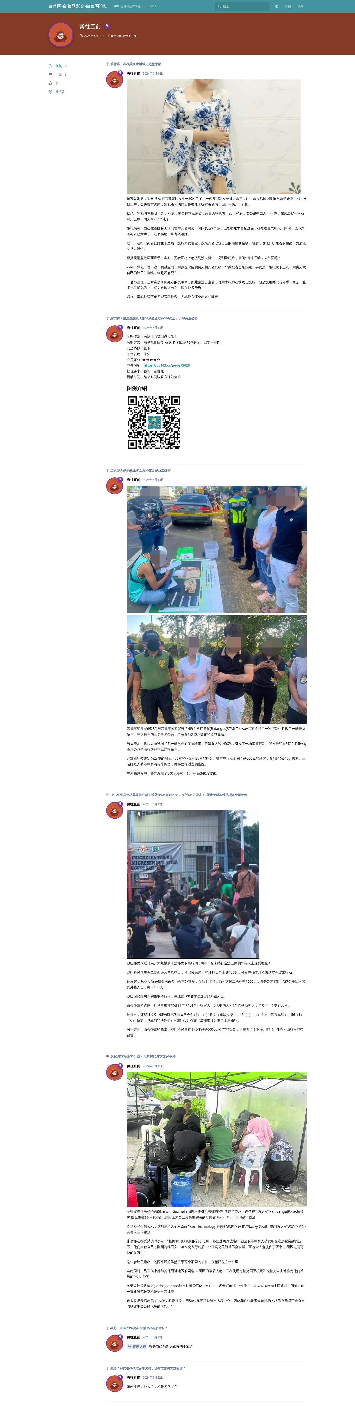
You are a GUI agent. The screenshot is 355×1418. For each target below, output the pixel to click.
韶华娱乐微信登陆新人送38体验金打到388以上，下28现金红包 (153, 318)
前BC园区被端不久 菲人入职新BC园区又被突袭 (142, 1056)
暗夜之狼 (139, 1346)
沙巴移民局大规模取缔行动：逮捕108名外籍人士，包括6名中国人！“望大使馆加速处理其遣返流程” (179, 795)
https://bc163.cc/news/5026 (167, 365)
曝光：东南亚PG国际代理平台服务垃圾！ (139, 1328)
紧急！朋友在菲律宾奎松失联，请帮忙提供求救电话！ (147, 1368)
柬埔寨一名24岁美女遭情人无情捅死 (135, 64)
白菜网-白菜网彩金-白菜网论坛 (78, 6)
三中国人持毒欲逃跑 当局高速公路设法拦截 (140, 470)
